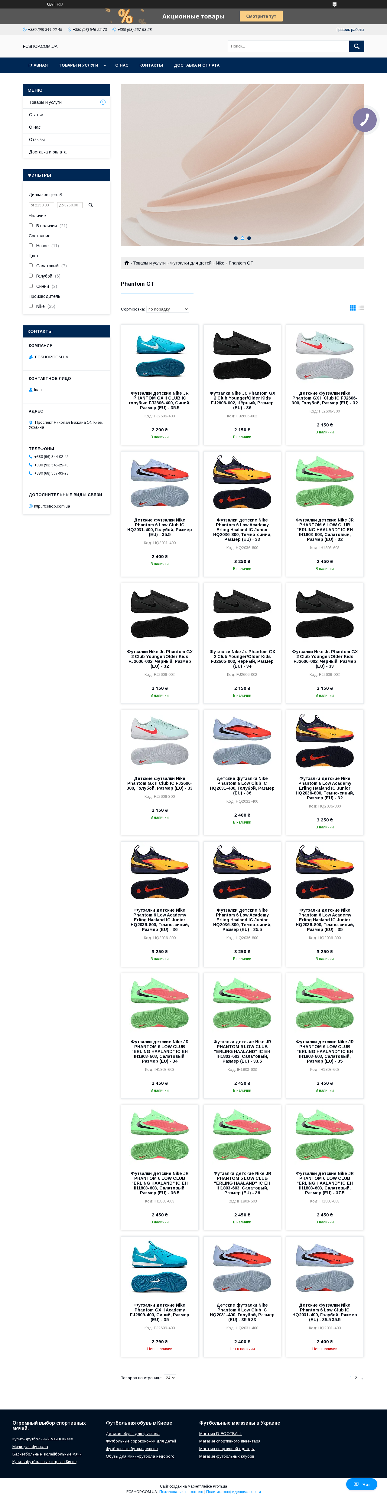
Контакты (151, 65)
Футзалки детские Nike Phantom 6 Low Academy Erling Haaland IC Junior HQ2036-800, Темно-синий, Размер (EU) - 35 (325, 920)
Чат (366, 1484)
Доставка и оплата (197, 65)
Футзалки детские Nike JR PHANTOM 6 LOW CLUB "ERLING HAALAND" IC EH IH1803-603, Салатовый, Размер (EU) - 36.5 (160, 1183)
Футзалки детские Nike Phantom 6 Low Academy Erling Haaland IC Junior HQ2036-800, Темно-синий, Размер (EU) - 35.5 (242, 920)
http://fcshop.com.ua (52, 506)
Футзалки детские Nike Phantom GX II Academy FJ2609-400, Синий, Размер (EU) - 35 (159, 1312)
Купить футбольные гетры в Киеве (44, 1461)
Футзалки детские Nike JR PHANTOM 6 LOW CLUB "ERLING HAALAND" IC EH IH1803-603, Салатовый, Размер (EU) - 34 (160, 1051)
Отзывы (37, 139)
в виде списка (361, 309)
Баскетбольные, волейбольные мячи (47, 1454)
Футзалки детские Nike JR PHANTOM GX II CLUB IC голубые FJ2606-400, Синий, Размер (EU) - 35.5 (159, 400)
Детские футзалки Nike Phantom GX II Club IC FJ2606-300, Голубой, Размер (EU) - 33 (160, 783)
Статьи (36, 114)
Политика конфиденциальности (233, 1492)
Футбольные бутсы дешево (132, 1448)
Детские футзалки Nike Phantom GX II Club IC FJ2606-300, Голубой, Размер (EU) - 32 (325, 398)
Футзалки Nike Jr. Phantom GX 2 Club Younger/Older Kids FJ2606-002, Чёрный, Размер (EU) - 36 (242, 400)
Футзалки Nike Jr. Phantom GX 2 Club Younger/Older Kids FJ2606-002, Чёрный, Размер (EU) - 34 (242, 659)
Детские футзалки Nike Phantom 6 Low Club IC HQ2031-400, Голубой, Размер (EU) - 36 (242, 785)
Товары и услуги (78, 65)
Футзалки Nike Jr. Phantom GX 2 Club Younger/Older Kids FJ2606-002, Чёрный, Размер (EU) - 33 (325, 659)
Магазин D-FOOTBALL (220, 1433)
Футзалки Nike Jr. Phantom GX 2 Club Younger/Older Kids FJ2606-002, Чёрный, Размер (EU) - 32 (160, 659)
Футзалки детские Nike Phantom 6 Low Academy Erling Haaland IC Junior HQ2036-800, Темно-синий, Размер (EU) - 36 (160, 920)
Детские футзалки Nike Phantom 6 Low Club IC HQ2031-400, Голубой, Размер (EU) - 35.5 (159, 527)
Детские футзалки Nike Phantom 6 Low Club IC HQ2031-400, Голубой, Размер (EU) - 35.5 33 (242, 1312)
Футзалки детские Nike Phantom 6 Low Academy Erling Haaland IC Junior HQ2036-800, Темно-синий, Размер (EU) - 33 (242, 530)
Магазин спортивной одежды (227, 1448)
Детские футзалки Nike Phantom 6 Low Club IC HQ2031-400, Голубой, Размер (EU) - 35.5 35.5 (324, 1312)
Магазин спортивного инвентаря (229, 1441)
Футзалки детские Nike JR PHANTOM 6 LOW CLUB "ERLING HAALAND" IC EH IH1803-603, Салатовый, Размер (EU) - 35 (325, 1051)
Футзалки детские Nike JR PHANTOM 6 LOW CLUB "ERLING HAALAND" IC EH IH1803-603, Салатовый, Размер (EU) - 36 (242, 1183)
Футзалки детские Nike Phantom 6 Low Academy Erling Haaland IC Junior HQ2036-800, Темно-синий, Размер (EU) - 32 (325, 788)
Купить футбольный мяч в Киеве (42, 1439)
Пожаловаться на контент (181, 1492)
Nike (220, 263)
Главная (38, 65)
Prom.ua (220, 1486)
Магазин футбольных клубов (226, 1456)
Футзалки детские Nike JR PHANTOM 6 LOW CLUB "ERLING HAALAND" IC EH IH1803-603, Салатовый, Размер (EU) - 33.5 (242, 1051)
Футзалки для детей (191, 263)
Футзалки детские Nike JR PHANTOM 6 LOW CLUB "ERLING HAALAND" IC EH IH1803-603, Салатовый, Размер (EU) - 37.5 (325, 1183)
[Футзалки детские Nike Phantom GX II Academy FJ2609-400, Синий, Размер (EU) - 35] (159, 1267)
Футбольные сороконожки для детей (141, 1441)
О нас (121, 65)
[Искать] (356, 46)
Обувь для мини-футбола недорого (140, 1456)
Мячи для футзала (30, 1446)
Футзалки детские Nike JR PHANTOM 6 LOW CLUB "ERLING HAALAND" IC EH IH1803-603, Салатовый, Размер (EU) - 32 (325, 530)
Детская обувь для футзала (133, 1433)
